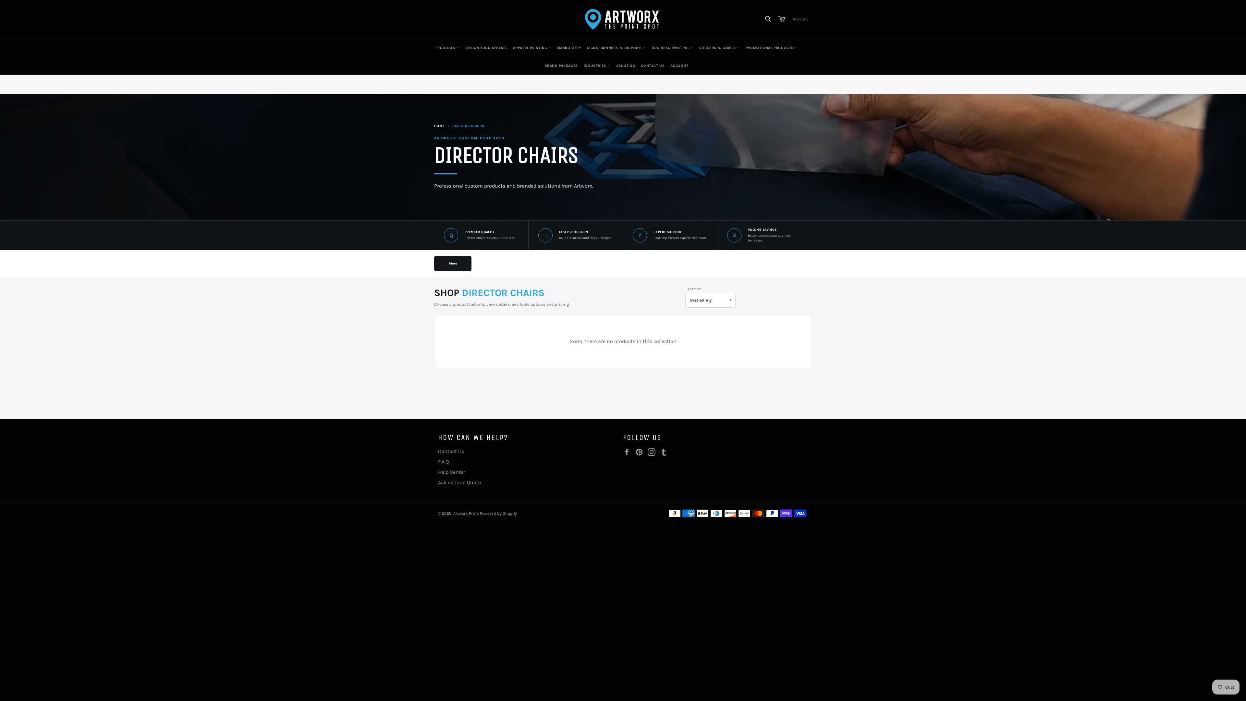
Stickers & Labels (718, 48)
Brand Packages (561, 66)
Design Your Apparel (486, 48)
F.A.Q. (444, 462)
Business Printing (671, 48)
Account (800, 19)
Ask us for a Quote (459, 482)
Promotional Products (770, 48)
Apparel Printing (530, 48)
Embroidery (569, 48)
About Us (625, 66)
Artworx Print (465, 513)
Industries (595, 66)
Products (446, 48)
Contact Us (653, 66)
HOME (439, 126)
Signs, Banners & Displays (615, 48)
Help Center (451, 472)
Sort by (694, 289)
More (453, 263)
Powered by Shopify (498, 513)
